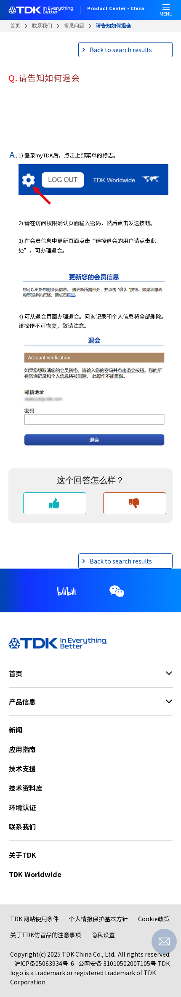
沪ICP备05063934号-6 (44, 963)
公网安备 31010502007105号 (117, 963)
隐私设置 (103, 935)
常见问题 (74, 26)
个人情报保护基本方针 (98, 919)
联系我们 (42, 26)
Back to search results (121, 49)
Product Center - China (115, 8)
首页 (15, 26)
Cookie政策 (154, 919)
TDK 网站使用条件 (34, 919)
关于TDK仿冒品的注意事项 (45, 935)
